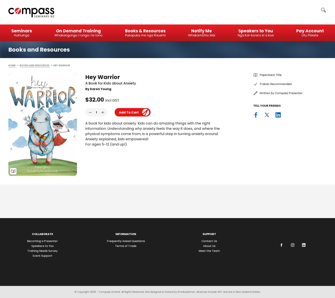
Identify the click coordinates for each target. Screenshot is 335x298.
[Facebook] (281, 245)
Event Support (42, 256)
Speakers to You (42, 246)
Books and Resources (34, 65)
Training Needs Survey (42, 251)
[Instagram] (292, 245)
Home (12, 65)
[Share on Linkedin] (278, 115)
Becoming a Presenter (42, 241)
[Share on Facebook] (256, 115)
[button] (90, 112)
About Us (209, 246)
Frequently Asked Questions (126, 241)
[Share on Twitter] (267, 115)
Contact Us (209, 241)
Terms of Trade (125, 246)
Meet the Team (209, 251)
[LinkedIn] (304, 245)
